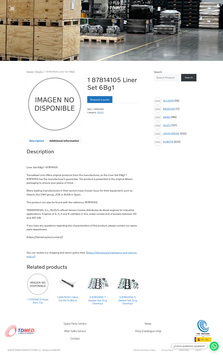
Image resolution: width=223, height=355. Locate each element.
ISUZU (39, 71)
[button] (12, 8)
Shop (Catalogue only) (148, 331)
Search (158, 71)
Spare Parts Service (75, 323)
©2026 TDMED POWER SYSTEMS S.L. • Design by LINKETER (34, 350)
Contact (75, 338)
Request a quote (99, 99)
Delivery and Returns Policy (144, 350)
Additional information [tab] (64, 141)
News (148, 323)
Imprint (198, 350)
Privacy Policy (167, 350)
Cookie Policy (184, 350)
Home (30, 71)
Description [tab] (36, 141)
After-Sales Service (75, 331)
